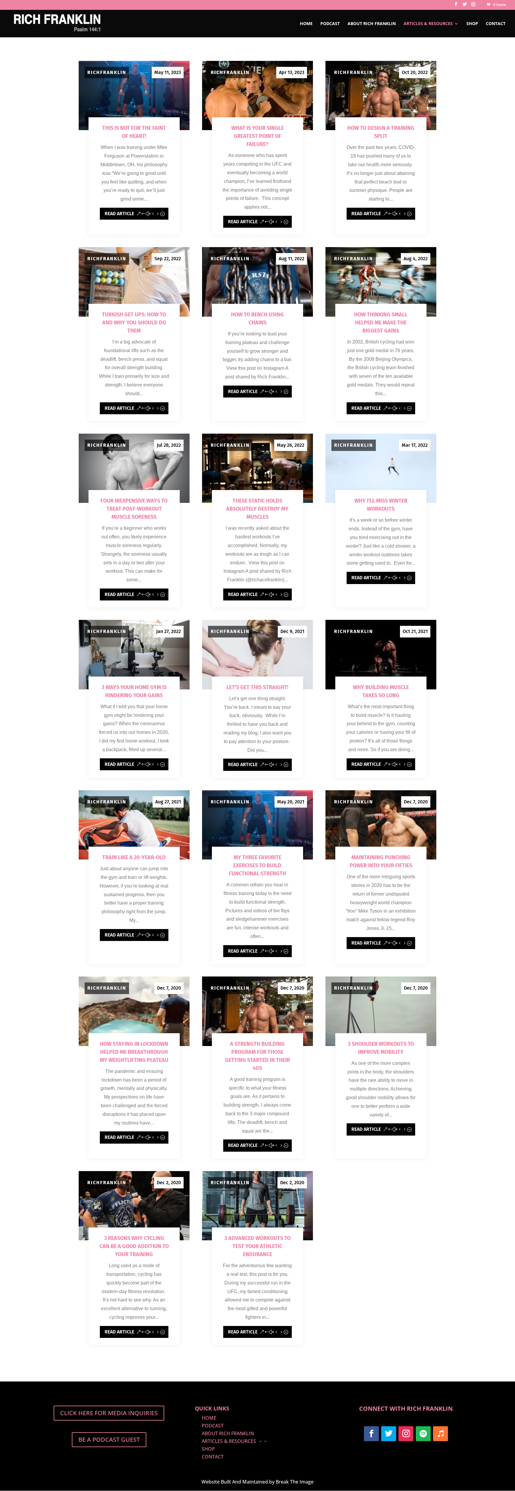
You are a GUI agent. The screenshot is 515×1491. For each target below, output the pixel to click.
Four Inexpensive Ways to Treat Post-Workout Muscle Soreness (133, 508)
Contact (495, 23)
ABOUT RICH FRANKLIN (372, 23)
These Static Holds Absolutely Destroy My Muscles (257, 508)
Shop (472, 23)
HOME (306, 23)
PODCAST (330, 23)
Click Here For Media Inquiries (109, 1413)
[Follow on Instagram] (405, 1433)
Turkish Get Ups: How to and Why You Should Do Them (134, 322)
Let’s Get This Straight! (257, 687)
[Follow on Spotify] (423, 1433)
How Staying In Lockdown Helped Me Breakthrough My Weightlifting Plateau (134, 1052)
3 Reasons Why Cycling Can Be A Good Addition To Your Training (134, 1246)
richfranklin (106, 72)
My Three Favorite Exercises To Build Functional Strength (257, 865)
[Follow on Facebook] (371, 1433)
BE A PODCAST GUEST (109, 1439)
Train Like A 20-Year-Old (134, 857)
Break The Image (295, 1481)
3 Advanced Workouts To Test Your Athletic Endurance (257, 1246)
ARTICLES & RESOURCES (428, 23)
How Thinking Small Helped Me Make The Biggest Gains (380, 322)
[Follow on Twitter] (388, 1433)
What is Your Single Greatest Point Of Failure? (257, 136)
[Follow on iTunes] (440, 1433)
